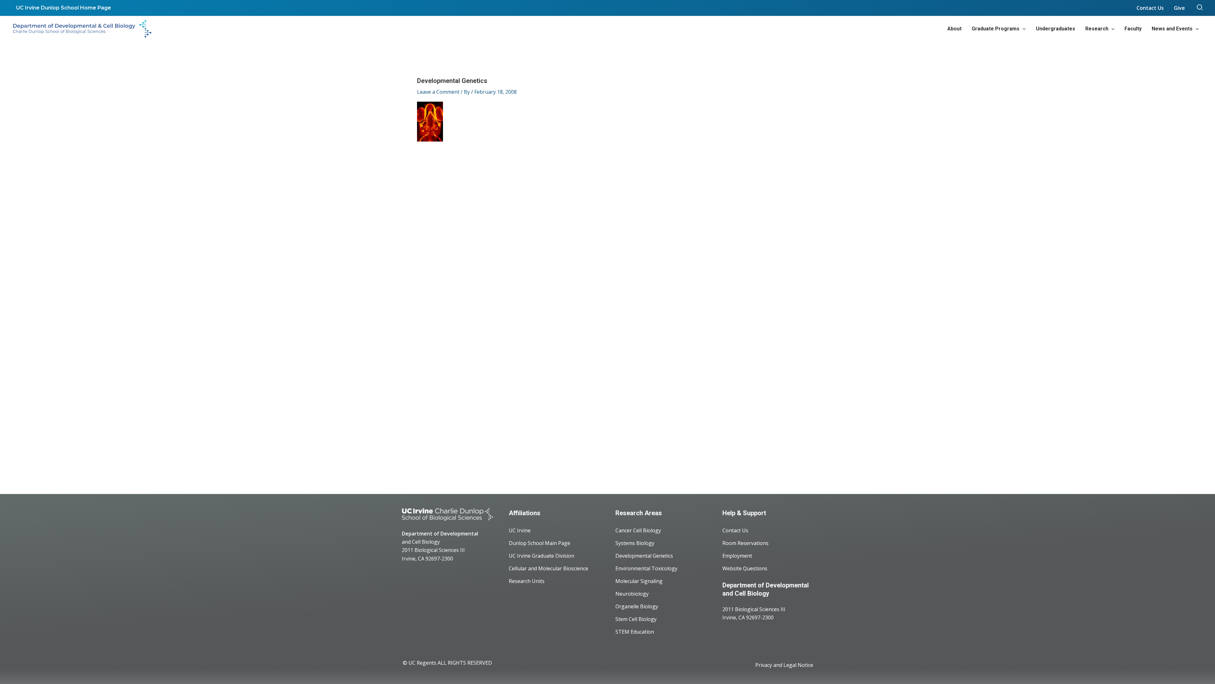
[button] (1200, 8)
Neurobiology (632, 593)
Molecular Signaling (639, 581)
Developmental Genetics (644, 555)
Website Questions (744, 568)
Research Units (527, 581)
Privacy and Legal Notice (784, 665)
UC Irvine (520, 530)
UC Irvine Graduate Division (541, 555)
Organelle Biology (636, 606)
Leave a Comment (438, 91)
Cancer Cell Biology (638, 530)
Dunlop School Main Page (539, 543)
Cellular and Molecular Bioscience (548, 568)
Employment (737, 555)
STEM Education (634, 631)
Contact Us (735, 530)
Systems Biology (634, 543)
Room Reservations (745, 543)
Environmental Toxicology (646, 568)
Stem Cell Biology (636, 619)
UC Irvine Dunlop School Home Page (63, 8)
